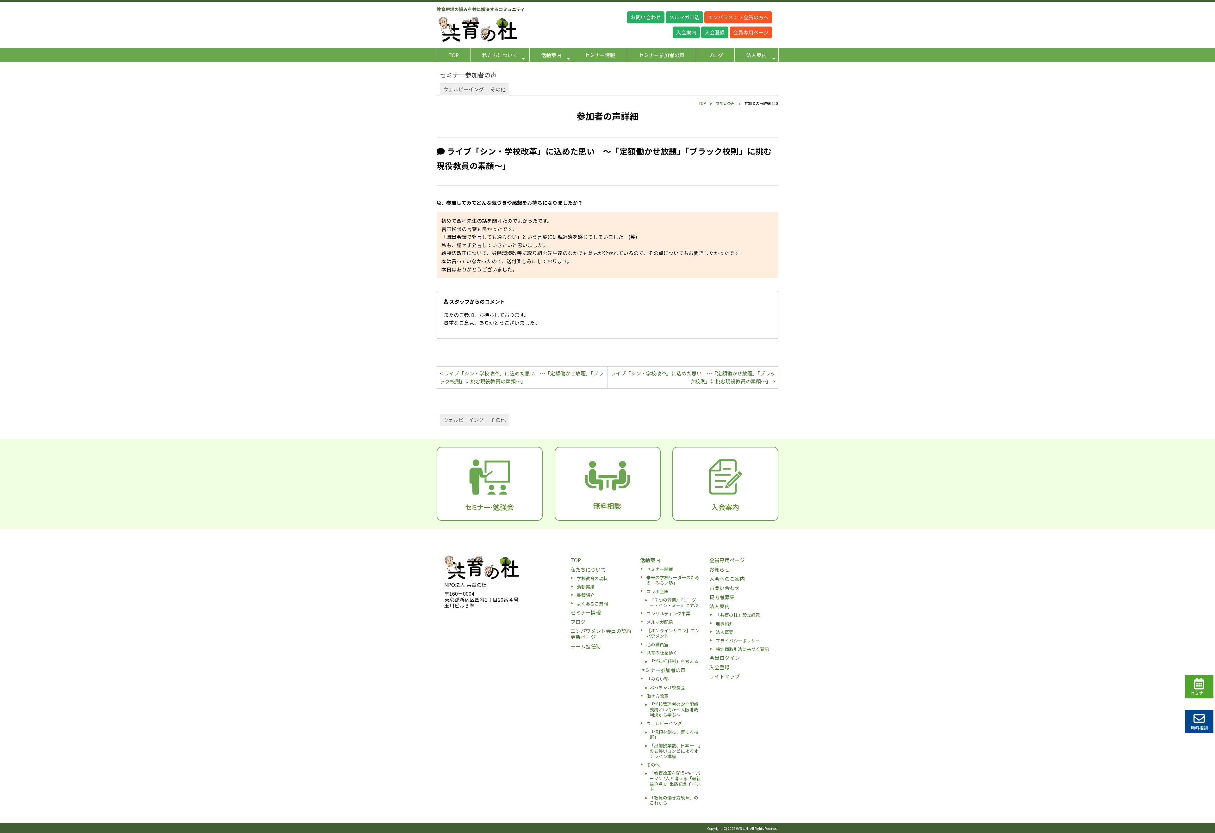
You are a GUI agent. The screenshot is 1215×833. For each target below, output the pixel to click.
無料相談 (1199, 728)
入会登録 (715, 32)
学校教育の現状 (592, 578)
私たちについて (500, 55)
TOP (453, 55)
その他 (498, 89)
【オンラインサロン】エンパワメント (673, 633)
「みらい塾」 (659, 679)
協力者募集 (722, 597)
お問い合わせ (646, 17)
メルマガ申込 (684, 17)
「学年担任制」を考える (674, 661)
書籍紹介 (586, 595)
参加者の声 (725, 103)
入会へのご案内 (727, 578)
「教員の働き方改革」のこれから (674, 800)
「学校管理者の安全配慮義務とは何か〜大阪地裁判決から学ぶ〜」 (674, 709)
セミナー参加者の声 (661, 55)
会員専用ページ (751, 32)
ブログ (715, 55)
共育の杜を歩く (661, 652)
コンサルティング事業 (668, 613)
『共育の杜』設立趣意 (738, 615)
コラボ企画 (657, 591)
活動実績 (586, 587)
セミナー (1199, 693)
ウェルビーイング (463, 89)
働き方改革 (657, 696)
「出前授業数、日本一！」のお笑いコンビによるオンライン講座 (675, 750)
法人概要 (724, 632)
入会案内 (686, 32)
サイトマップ (724, 676)
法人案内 (756, 55)
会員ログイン (724, 657)
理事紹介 (724, 623)
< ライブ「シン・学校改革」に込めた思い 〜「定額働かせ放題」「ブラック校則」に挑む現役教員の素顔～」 (521, 377)
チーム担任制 (585, 646)
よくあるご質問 (592, 603)
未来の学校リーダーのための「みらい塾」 (673, 580)
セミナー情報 (600, 55)
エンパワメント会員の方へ (738, 17)
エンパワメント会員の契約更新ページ (600, 634)
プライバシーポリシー (738, 640)
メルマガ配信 (659, 622)
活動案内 (551, 55)
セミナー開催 (659, 569)
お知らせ (719, 569)
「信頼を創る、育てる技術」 (674, 734)
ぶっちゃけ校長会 (667, 687)
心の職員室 (657, 644)
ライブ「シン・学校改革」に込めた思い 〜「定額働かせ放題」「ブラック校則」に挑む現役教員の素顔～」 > (693, 377)
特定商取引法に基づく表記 (742, 649)
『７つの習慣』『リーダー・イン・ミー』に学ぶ (674, 602)
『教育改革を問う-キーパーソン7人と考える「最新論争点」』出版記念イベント (675, 781)
